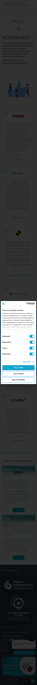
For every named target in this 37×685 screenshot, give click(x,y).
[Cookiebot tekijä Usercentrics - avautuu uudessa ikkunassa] (26, 303)
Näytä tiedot (27, 361)
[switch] (32, 342)
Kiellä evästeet (18, 380)
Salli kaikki (18, 367)
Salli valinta (18, 374)
